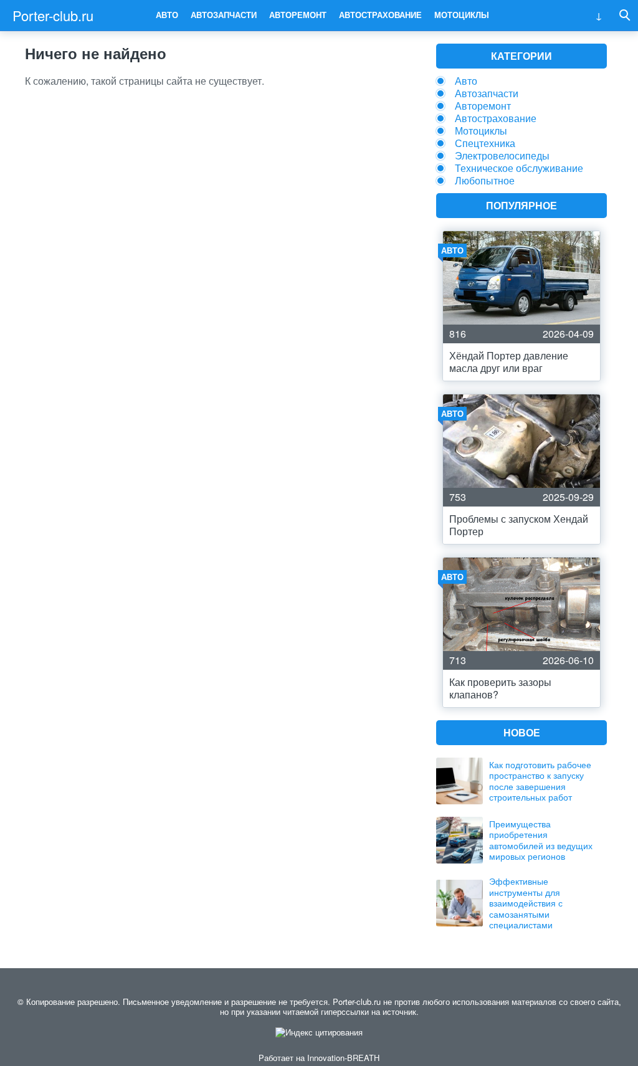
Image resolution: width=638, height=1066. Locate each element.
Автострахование (380, 15)
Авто (167, 15)
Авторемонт (297, 15)
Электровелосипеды (502, 155)
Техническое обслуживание (519, 168)
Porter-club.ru (52, 15)
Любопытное (485, 180)
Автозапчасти (224, 15)
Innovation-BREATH (343, 1058)
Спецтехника (485, 143)
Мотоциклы (461, 15)
